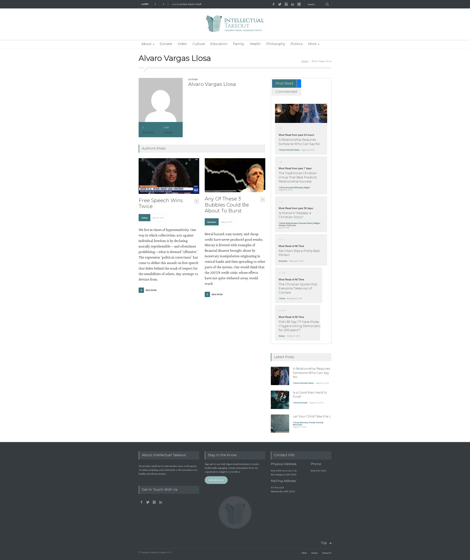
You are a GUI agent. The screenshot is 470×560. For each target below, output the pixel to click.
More (312, 44)
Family (238, 44)
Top (324, 543)
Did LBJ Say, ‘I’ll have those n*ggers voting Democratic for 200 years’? (300, 326)
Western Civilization (287, 225)
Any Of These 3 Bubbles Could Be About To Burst (227, 205)
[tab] (286, 83)
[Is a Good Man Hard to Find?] (280, 400)
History (310, 223)
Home (304, 61)
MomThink (297, 424)
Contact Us (326, 553)
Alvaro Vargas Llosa (212, 84)
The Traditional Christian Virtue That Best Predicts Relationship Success (298, 177)
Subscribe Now (216, 479)
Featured (289, 149)
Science (296, 149)
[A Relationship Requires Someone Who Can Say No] (301, 113)
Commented (286, 92)
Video (182, 44)
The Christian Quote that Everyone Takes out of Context (298, 288)
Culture (199, 44)
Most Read (284, 83)
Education (218, 44)
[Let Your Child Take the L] (280, 423)
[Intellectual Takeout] (235, 26)
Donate (166, 44)
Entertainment (292, 223)
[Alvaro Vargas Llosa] (161, 100)
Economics (211, 222)
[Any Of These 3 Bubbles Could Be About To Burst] (235, 175)
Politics (297, 44)
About (146, 44)
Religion (307, 187)
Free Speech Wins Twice (161, 203)
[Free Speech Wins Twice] (169, 176)
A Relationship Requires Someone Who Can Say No (311, 373)
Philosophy (275, 44)
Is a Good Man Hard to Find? (185, 4)
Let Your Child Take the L (312, 416)
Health (255, 44)
